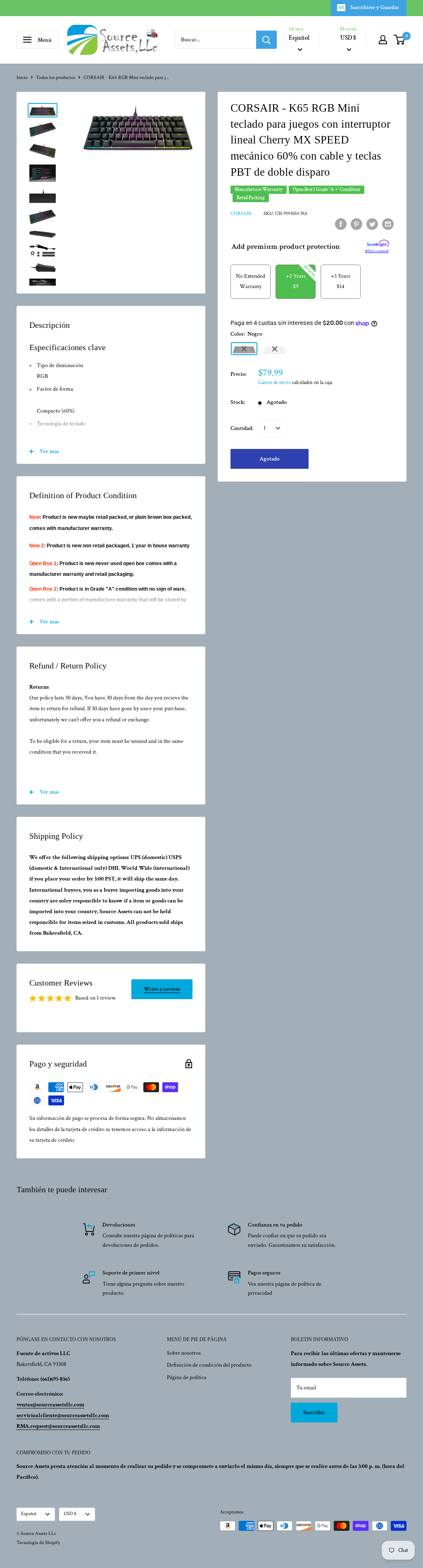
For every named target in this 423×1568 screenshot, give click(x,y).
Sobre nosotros (184, 1353)
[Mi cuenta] (383, 39)
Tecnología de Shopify (38, 1542)
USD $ (70, 1514)
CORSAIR (241, 213)
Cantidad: (242, 428)
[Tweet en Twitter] (372, 224)
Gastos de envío (274, 382)
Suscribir (314, 1412)
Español (28, 1514)
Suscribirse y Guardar (374, 7)
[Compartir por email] (388, 224)
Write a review (162, 989)
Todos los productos (55, 77)
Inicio (22, 77)
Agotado (269, 459)
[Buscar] (266, 40)
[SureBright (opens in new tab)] (378, 243)
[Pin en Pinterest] (356, 224)
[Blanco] (274, 349)
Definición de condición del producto (209, 1365)
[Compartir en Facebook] (341, 224)
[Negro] (244, 348)
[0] (399, 40)
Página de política (187, 1377)
